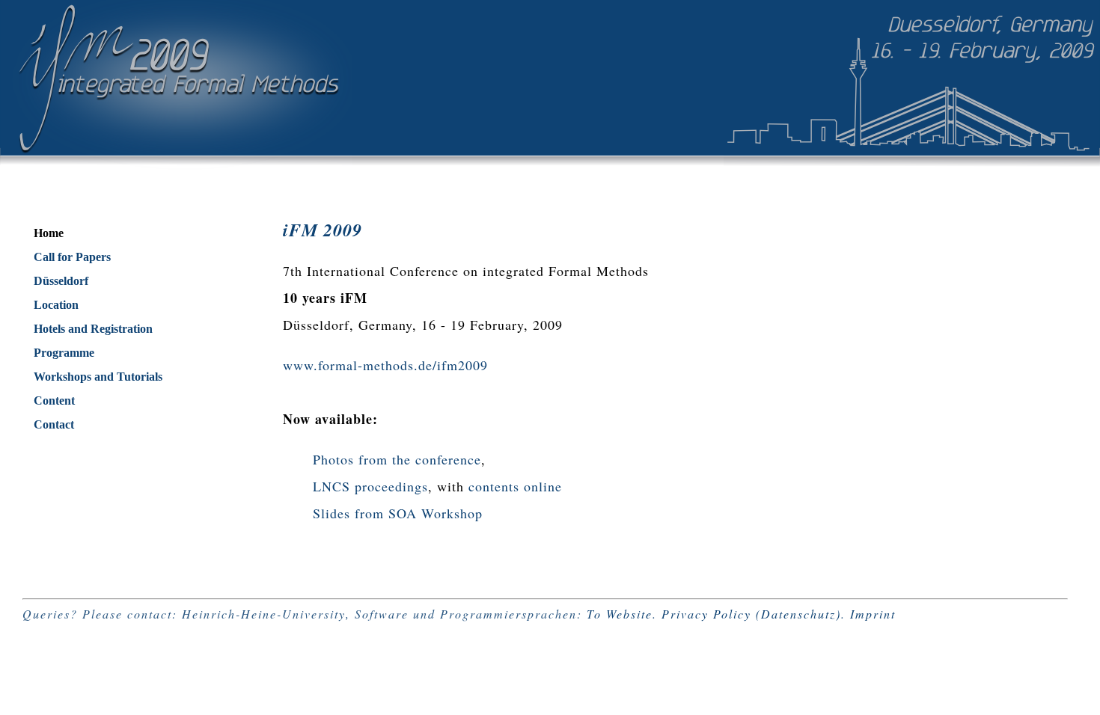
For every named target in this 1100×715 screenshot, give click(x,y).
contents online (515, 486)
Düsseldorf (61, 280)
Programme (64, 352)
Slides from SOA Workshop (398, 513)
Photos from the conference (397, 459)
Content (54, 400)
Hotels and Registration (93, 328)
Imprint (873, 614)
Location (56, 304)
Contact (54, 424)
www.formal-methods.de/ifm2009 (385, 365)
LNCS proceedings (370, 486)
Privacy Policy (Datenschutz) (751, 614)
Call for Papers (72, 257)
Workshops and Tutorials (98, 376)
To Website (620, 614)
